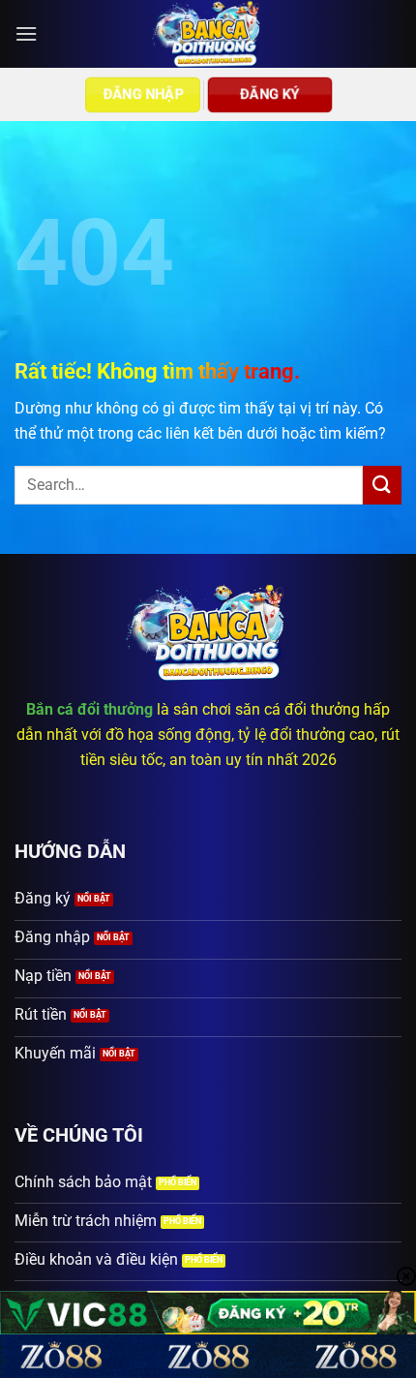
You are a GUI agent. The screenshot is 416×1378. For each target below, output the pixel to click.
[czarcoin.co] (208, 34)
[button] (26, 33)
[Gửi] (382, 485)
